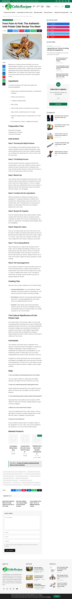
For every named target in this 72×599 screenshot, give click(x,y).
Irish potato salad (27, 484)
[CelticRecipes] (18, 6)
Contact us (38, 6)
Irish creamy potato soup (8, 478)
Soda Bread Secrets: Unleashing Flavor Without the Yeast (39, 576)
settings (48, 597)
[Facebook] (3, 66)
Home (30, 6)
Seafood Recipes (48, 12)
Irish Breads (37, 579)
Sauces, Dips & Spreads (39, 587)
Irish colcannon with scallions (22, 476)
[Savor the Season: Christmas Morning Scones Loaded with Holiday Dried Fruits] (29, 569)
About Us (34, 6)
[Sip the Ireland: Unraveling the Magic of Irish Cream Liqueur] (29, 585)
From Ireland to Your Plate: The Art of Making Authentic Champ (35, 503)
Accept (56, 596)
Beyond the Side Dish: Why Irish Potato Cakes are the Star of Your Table (8, 503)
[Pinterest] (3, 76)
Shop (67, 6)
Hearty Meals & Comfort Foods (24, 12)
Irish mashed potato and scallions (10, 480)
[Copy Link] (3, 83)
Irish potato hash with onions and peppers (31, 482)
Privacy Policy (42, 6)
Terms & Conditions (48, 6)
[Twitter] (3, 69)
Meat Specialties (38, 12)
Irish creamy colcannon (35, 476)
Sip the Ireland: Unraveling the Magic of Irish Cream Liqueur (39, 585)
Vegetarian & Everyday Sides (61, 12)
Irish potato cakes (7, 482)
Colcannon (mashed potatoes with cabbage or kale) (14, 471)
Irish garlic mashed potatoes (22, 478)
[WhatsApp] (3, 80)
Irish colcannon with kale (8, 476)
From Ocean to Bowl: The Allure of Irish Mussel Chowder (26, 1)
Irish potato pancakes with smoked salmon (12, 484)
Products (25, 453)
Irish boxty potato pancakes (33, 471)
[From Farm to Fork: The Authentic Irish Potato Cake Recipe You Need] (22, 46)
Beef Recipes (50, 46)
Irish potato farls (16, 482)
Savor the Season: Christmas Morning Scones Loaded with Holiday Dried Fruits (38, 568)
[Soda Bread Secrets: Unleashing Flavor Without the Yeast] (29, 577)
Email (58, 98)
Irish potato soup (36, 484)
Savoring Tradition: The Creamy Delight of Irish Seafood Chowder (21, 503)
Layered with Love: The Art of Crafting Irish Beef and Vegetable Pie (58, 49)
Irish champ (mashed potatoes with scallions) (13, 473)
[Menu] (3, 6)
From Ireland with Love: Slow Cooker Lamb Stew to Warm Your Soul (62, 67)
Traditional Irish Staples (9, 12)
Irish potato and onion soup (26, 480)
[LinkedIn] (3, 73)
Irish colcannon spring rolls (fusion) (32, 473)
